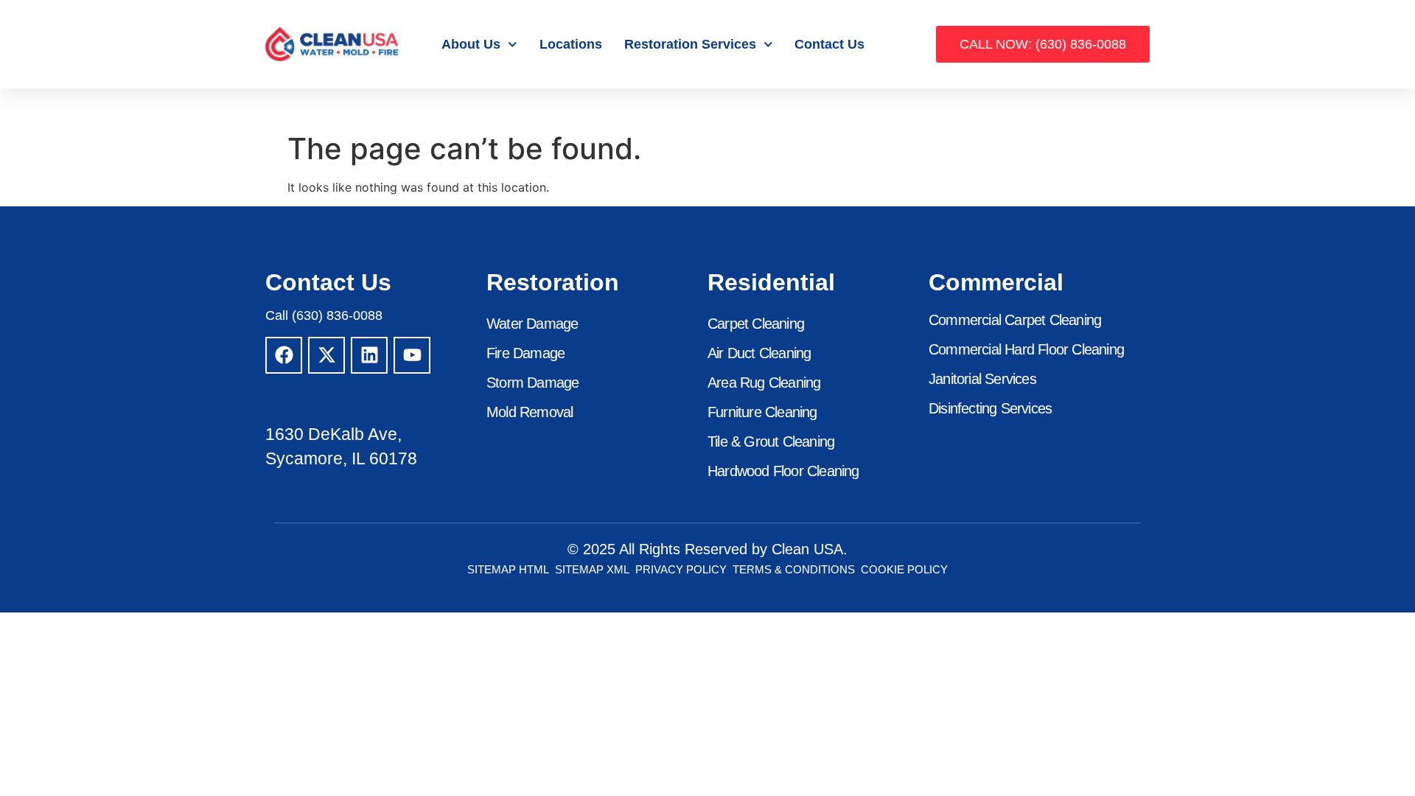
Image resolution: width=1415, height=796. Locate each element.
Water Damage (532, 323)
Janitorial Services (982, 379)
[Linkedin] (369, 355)
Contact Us (829, 44)
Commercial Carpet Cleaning (1015, 320)
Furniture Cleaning (762, 412)
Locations (570, 44)
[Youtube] (412, 355)
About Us (470, 44)
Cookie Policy (904, 569)
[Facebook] (283, 355)
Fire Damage (525, 353)
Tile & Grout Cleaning (771, 441)
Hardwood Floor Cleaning (783, 471)
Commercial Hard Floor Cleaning (1026, 349)
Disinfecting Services (990, 408)
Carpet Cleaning (756, 323)
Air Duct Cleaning (759, 353)
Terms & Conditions (794, 569)
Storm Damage (532, 382)
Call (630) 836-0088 (323, 315)
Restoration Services (690, 44)
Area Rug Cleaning (764, 382)
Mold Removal (529, 412)
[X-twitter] (326, 355)
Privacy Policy (681, 569)
